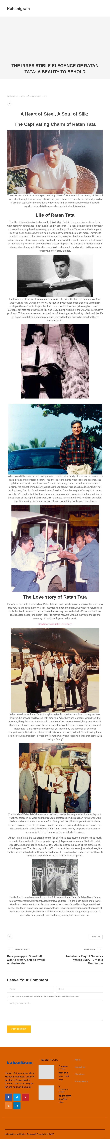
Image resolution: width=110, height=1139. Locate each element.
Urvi (23, 96)
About (77, 1060)
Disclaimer (80, 1074)
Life (45, 96)
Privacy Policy (81, 1081)
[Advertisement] (55, 41)
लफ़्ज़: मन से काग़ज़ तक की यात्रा (64, 1076)
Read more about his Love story (55, 624)
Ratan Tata (96, 937)
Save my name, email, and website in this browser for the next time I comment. (45, 997)
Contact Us (80, 1067)
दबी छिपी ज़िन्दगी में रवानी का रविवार (65, 1099)
